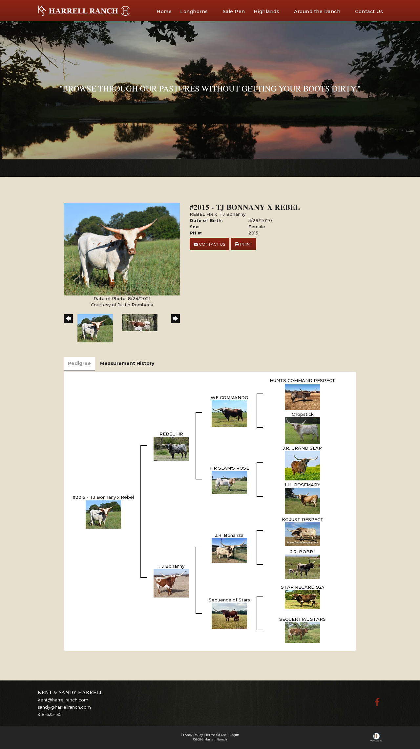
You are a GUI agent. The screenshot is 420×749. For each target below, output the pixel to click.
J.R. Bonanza (229, 535)
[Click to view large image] (122, 249)
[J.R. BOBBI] (302, 566)
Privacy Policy (192, 735)
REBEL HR (201, 214)
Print (245, 244)
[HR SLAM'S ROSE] (229, 482)
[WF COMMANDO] (229, 413)
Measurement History (127, 363)
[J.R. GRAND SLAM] (302, 465)
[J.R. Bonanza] (229, 550)
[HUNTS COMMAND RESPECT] (302, 396)
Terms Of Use (216, 735)
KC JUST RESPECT (303, 519)
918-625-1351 (50, 714)
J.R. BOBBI (302, 551)
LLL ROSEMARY (302, 484)
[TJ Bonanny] (171, 582)
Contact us (211, 244)
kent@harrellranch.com (63, 699)
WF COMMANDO (229, 397)
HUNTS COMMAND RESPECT (302, 380)
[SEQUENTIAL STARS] (302, 632)
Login (234, 735)
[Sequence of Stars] (229, 615)
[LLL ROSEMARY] (302, 500)
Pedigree (79, 363)
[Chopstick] (302, 430)
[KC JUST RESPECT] (302, 533)
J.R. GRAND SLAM (303, 448)
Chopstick (303, 414)
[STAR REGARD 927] (302, 599)
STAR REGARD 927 (303, 587)
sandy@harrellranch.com (64, 707)
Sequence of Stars (229, 599)
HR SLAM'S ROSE (229, 468)
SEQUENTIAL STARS (302, 619)
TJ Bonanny (232, 214)
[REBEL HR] (171, 448)
